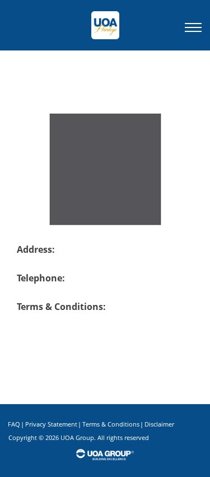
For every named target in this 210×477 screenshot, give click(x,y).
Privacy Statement (51, 424)
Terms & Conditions (110, 424)
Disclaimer (159, 424)
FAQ (14, 424)
